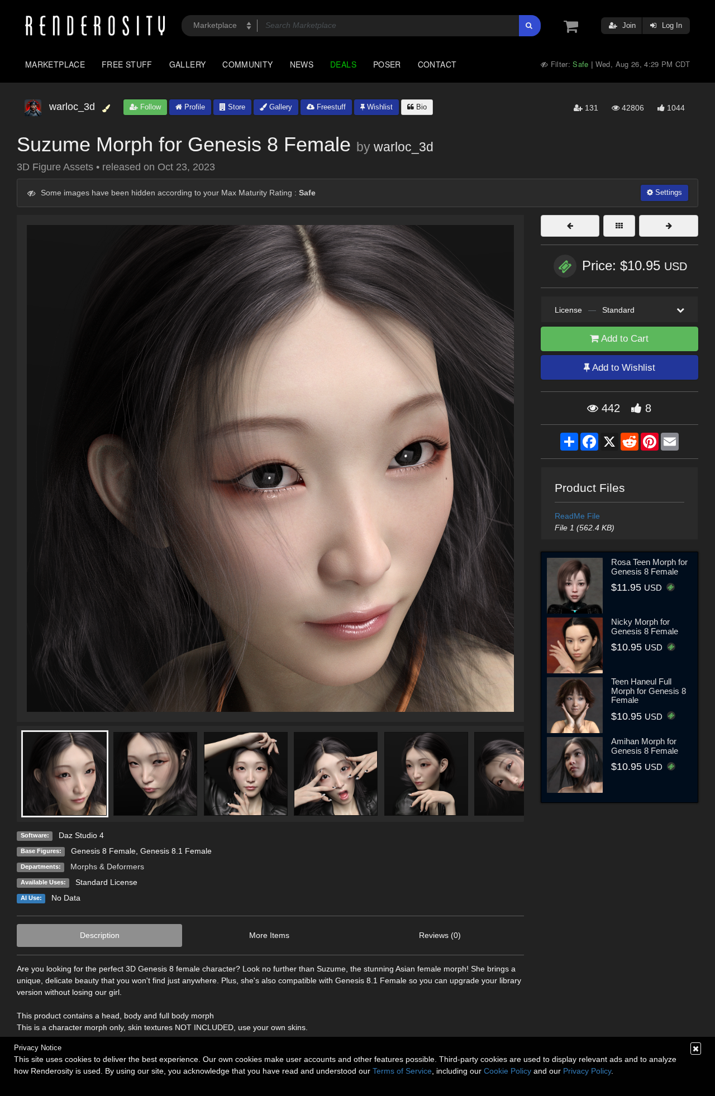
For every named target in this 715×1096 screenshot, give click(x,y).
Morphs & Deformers (107, 866)
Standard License (106, 882)
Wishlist (379, 107)
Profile (193, 107)
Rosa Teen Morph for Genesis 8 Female (649, 566)
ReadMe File (577, 515)
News (301, 64)
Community (247, 64)
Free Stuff (127, 64)
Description (100, 935)
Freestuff (330, 107)
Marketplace (55, 64)
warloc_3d (403, 147)
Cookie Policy (507, 1070)
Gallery (187, 64)
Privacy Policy (587, 1070)
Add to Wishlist (622, 367)
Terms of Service (402, 1070)
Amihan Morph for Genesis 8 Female (644, 745)
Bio (420, 107)
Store (235, 107)
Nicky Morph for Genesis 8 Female (644, 626)
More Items (269, 935)
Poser (387, 64)
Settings (667, 192)
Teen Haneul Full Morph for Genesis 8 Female (648, 691)
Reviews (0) (440, 935)
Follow (149, 107)
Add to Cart (624, 338)
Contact (437, 64)
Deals (343, 64)
